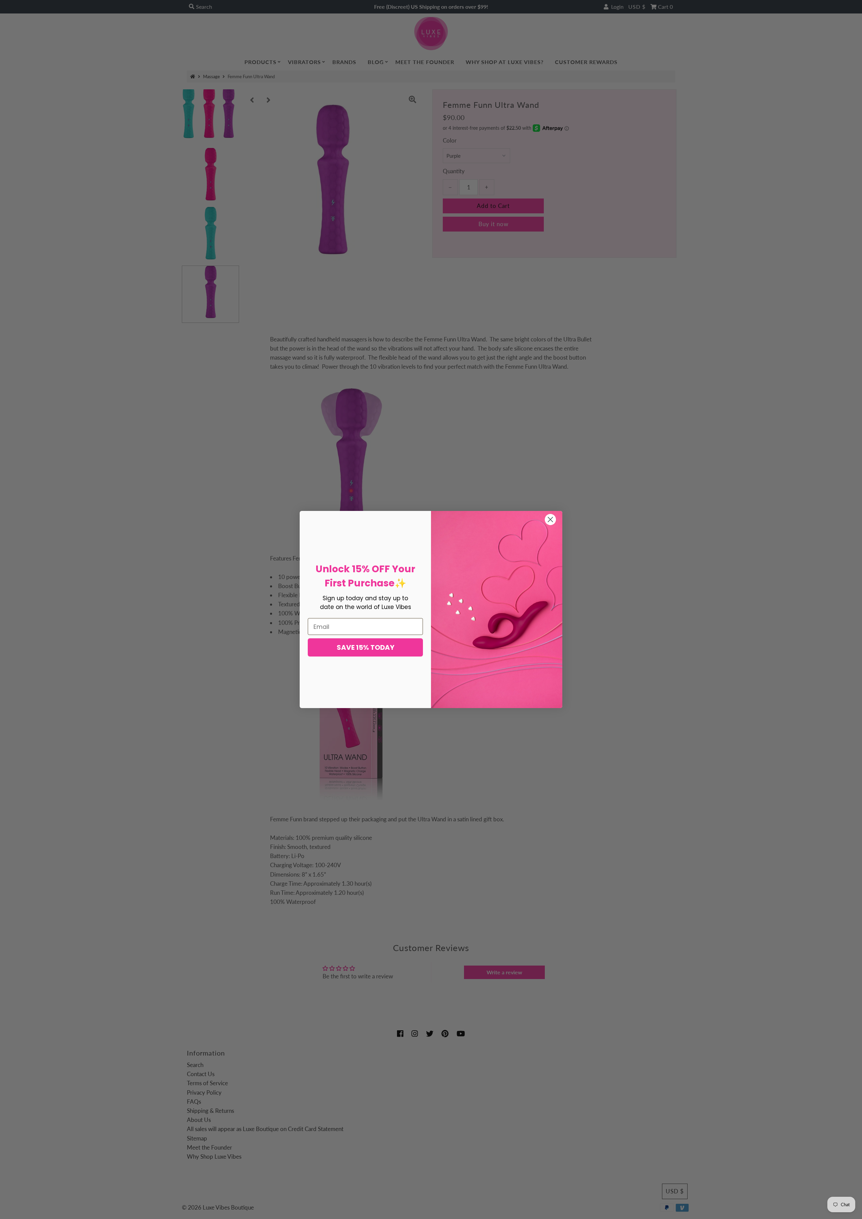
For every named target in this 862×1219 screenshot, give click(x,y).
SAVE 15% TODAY (365, 647)
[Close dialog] (550, 519)
